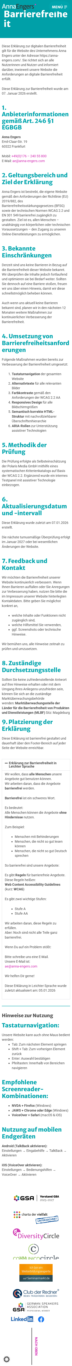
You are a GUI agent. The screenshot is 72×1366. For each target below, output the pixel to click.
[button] (36, 764)
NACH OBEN (36, 1346)
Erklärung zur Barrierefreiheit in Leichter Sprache (32, 764)
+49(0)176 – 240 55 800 (29, 156)
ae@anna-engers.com (28, 161)
